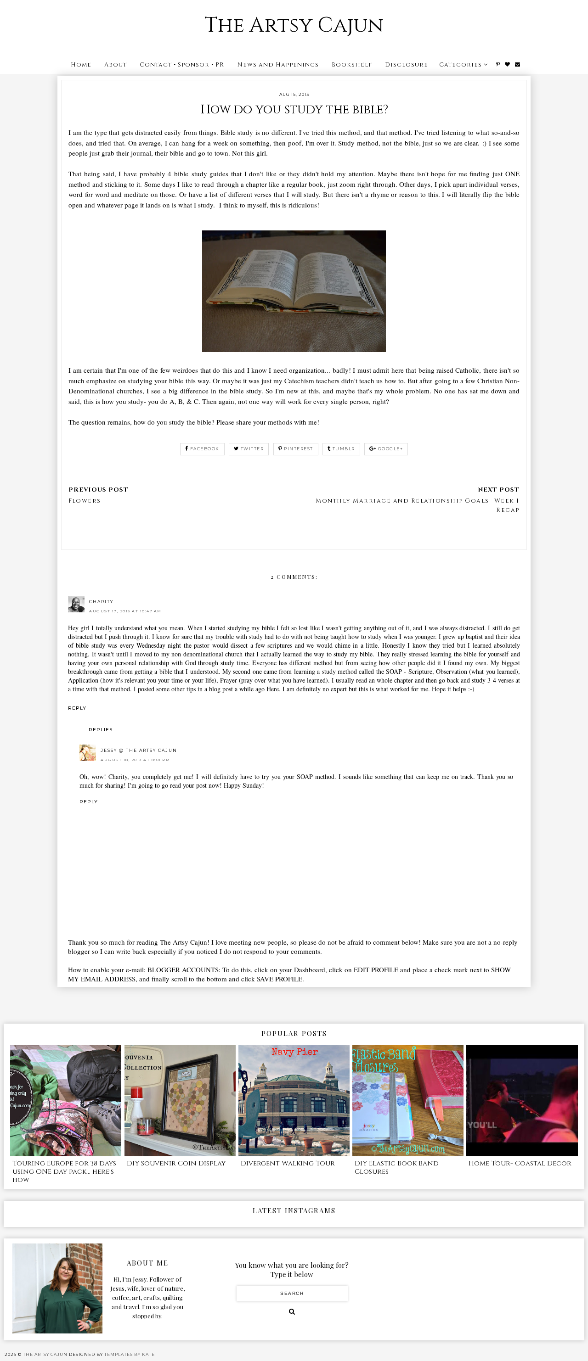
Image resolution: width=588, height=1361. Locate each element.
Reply (77, 708)
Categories (460, 65)
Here (272, 688)
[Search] (292, 1311)
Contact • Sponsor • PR (182, 65)
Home (81, 65)
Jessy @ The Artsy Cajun (139, 750)
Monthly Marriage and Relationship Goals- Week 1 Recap (418, 506)
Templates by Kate (129, 1354)
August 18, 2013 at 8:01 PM (135, 759)
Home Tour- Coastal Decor (520, 1163)
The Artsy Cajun (294, 25)
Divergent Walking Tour (288, 1163)
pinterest (298, 448)
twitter (252, 448)
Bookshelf (352, 65)
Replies (101, 730)
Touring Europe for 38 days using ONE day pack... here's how (64, 1172)
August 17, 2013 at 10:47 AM (125, 611)
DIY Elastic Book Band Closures (397, 1167)
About (115, 65)
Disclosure (406, 65)
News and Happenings (278, 65)
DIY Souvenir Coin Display (176, 1163)
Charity (101, 601)
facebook (205, 448)
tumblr (344, 448)
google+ (390, 448)
